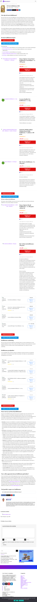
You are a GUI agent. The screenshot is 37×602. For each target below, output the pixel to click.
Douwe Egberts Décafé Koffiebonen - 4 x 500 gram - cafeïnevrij (26, 206)
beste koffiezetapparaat (15, 485)
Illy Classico (5, 55)
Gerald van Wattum (10, 7)
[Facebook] (3, 584)
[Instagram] (6, 584)
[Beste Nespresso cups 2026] (6, 514)
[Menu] (1, 1)
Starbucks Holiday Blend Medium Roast (9, 53)
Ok (14, 600)
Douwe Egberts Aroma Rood (7, 49)
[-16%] (9, 161)
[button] (18, 492)
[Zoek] (17, 551)
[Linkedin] (11, 584)
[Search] (35, 1)
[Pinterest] (9, 584)
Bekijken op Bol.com (27, 70)
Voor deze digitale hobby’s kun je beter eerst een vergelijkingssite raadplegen (8, 556)
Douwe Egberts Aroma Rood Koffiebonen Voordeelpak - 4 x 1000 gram (27, 60)
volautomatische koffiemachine (14, 481)
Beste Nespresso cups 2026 (5, 516)
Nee (17, 600)
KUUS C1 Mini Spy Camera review (6, 561)
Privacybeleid (21, 600)
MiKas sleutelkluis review (5, 562)
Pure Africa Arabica (6, 47)
